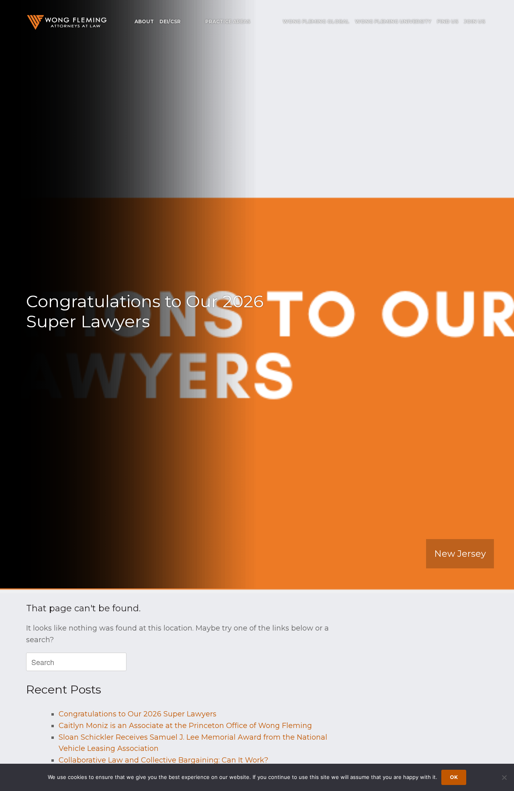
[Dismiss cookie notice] (504, 777)
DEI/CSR (170, 21)
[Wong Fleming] (66, 22)
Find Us (447, 21)
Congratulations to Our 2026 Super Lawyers (137, 714)
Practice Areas (227, 21)
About (144, 21)
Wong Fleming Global (316, 21)
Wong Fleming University (393, 21)
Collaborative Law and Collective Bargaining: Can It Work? (163, 760)
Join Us (474, 21)
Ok (454, 777)
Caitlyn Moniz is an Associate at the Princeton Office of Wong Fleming (185, 725)
